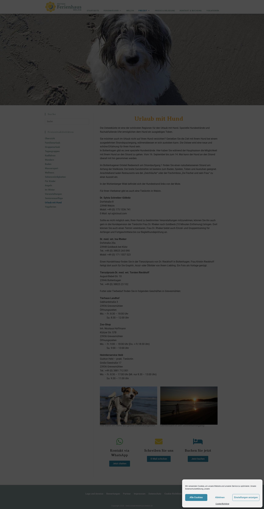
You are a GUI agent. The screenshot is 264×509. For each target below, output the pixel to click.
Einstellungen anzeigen (246, 497)
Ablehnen (220, 497)
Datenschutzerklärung (194, 489)
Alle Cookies (196, 497)
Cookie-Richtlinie (222, 504)
